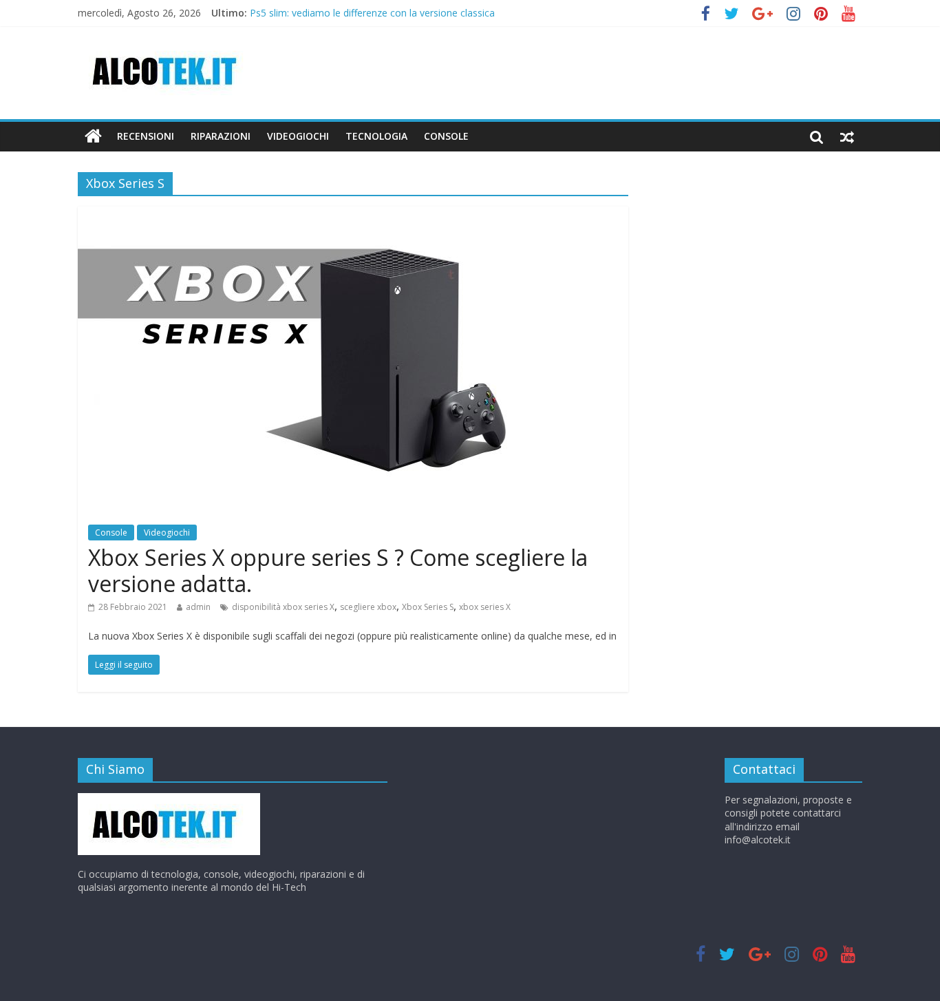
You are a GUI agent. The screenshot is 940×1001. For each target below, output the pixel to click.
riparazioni (220, 136)
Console (111, 532)
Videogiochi (167, 532)
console (446, 136)
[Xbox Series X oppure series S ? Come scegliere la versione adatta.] (353, 214)
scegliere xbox (368, 607)
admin (198, 607)
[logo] (169, 799)
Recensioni (145, 136)
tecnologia (376, 136)
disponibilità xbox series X (283, 607)
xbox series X (485, 607)
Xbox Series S (427, 607)
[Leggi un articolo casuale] (847, 136)
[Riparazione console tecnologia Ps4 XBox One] (93, 136)
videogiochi (298, 136)
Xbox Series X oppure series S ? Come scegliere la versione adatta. (338, 570)
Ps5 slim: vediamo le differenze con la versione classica (372, 14)
